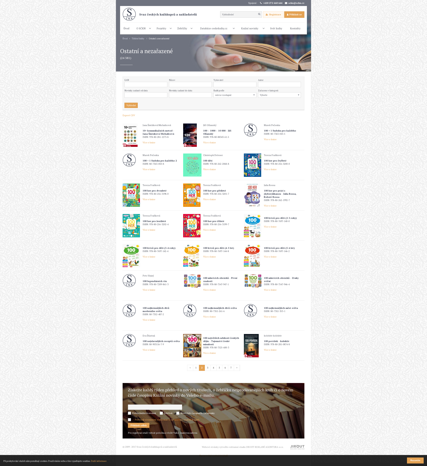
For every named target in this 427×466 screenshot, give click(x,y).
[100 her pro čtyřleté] (253, 165)
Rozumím (415, 460)
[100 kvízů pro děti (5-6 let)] (253, 255)
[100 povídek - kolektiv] (253, 345)
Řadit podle (219, 90)
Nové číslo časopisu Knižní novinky (197, 413)
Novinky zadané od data (136, 90)
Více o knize (149, 142)
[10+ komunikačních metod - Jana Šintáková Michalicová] (132, 135)
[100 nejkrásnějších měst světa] (253, 310)
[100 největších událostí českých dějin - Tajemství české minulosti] (192, 345)
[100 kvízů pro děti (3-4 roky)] (132, 255)
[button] (254, 84)
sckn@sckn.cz (296, 2)
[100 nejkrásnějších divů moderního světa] (132, 310)
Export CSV (129, 115)
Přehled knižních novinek (144, 413)
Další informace (99, 461)
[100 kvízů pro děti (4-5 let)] (192, 255)
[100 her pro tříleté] (192, 225)
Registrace (275, 14)
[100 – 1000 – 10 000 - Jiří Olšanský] (192, 135)
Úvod (125, 38)
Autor (261, 80)
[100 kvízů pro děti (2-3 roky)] (253, 225)
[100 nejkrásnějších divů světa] (192, 310)
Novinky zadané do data (180, 90)
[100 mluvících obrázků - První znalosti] (192, 281)
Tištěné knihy (138, 38)
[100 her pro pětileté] (192, 195)
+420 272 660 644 (272, 2)
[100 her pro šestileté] (132, 225)
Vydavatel (218, 80)
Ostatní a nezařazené (159, 38)
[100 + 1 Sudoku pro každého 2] (132, 160)
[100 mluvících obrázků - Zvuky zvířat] (253, 281)
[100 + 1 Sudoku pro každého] (253, 130)
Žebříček (168, 413)
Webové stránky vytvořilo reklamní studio (243, 446)
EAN (126, 80)
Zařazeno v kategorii (268, 90)
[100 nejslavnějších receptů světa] (132, 340)
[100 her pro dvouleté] (132, 195)
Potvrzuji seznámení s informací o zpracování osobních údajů (167, 419)
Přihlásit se (295, 14)
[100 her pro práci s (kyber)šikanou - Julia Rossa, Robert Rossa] (253, 195)
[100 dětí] (192, 165)
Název (172, 80)
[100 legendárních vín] (132, 280)
